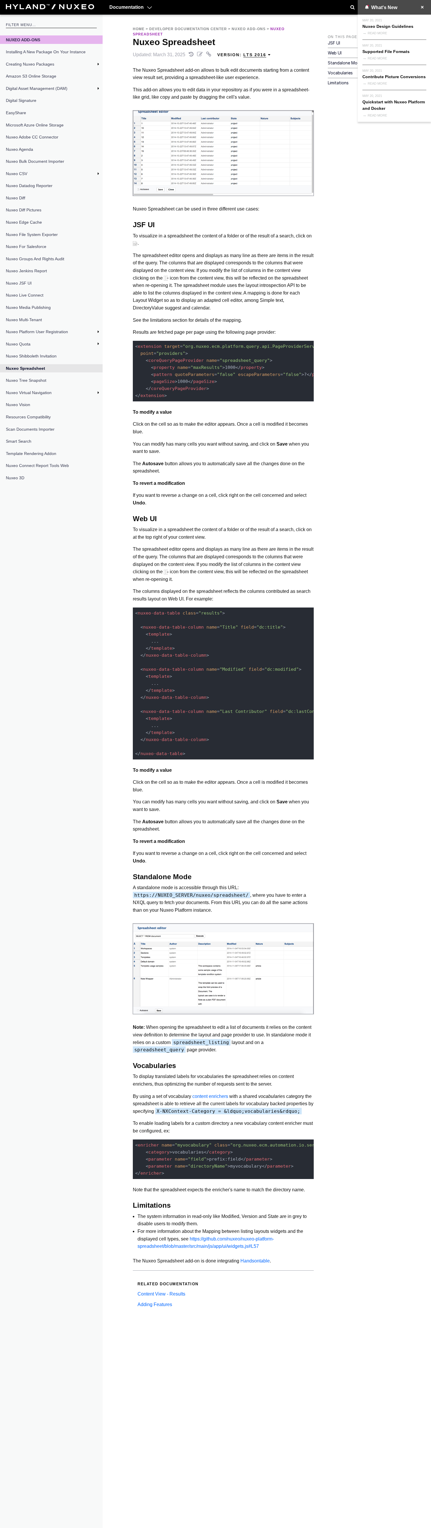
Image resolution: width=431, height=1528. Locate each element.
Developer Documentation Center (188, 29)
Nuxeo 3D (15, 477)
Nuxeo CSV (16, 173)
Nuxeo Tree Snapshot (26, 380)
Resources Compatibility (28, 417)
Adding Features (155, 1304)
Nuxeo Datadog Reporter (29, 185)
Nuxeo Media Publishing (28, 307)
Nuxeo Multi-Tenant (24, 319)
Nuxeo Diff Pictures (23, 210)
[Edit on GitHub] (200, 54)
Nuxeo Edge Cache (24, 222)
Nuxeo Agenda (19, 149)
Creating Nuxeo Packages (30, 64)
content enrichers (210, 1096)
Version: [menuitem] (241, 54)
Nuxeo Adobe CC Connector (32, 137)
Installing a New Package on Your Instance (46, 51)
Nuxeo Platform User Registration (37, 331)
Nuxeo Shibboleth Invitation (31, 356)
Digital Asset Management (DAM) (36, 88)
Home (139, 29)
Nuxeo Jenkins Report (26, 270)
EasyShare (16, 112)
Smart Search (18, 441)
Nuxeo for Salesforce (26, 246)
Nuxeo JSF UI (19, 283)
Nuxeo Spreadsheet (25, 368)
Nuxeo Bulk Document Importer (35, 161)
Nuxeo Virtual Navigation (29, 392)
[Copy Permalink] (209, 54)
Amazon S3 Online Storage (31, 76)
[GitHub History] (192, 54)
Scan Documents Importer (30, 429)
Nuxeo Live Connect (24, 295)
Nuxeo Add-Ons (23, 39)
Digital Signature (21, 100)
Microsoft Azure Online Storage (35, 125)
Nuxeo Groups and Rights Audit (35, 258)
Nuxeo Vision (18, 404)
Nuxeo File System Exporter (32, 234)
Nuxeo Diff (15, 198)
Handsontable (255, 1260)
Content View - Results (161, 1293)
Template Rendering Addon (31, 453)
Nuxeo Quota (18, 344)
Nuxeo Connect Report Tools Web (37, 465)
